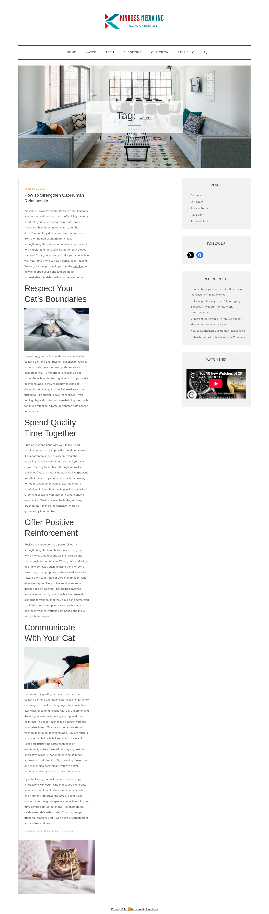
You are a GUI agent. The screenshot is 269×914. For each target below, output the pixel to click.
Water (91, 52)
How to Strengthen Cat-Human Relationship (54, 198)
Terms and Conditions (144, 909)
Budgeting (132, 52)
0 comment (67, 831)
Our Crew (159, 52)
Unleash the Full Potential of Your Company (218, 337)
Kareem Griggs (52, 831)
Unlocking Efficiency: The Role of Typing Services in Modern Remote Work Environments (216, 306)
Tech (110, 52)
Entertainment (31, 831)
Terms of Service (201, 221)
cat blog (78, 266)
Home (71, 52)
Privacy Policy (199, 208)
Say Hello (186, 52)
